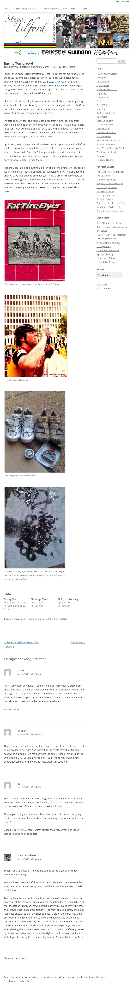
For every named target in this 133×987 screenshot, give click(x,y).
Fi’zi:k (99, 101)
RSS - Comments (104, 288)
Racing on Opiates (105, 191)
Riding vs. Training (68, 599)
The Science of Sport (106, 152)
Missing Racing (104, 246)
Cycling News (103, 85)
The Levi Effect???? (105, 175)
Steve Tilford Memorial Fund (110, 148)
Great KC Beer (103, 105)
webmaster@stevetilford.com (92, 977)
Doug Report (103, 97)
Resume (86, 8)
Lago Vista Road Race (60, 81)
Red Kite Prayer (104, 136)
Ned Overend (103, 128)
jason (21, 670)
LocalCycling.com (105, 120)
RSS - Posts (102, 284)
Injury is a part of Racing (108, 242)
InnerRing (101, 108)
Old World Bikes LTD (106, 132)
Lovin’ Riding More (105, 262)
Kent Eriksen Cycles (106, 112)
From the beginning (26, 8)
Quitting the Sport (105, 195)
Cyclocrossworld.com (107, 89)
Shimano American (106, 144)
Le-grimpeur (102, 116)
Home (7, 8)
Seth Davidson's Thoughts (109, 140)
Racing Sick (10, 599)
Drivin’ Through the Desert (109, 223)
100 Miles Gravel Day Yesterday (111, 234)
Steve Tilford (68, 66)
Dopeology (102, 93)
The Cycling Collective (107, 187)
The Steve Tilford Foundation (110, 171)
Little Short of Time (106, 258)
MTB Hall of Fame (105, 124)
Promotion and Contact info (59, 8)
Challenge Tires (39, 599)
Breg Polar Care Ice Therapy (110, 183)
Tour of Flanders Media (108, 250)
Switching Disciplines (106, 238)
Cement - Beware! (105, 199)
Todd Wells (102, 155)
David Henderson (27, 855)
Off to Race (78, 642)
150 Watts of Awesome (107, 73)
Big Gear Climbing (105, 254)
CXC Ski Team (103, 81)
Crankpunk (102, 77)
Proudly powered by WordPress (18, 981)
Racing (34, 66)
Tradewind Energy (105, 159)
